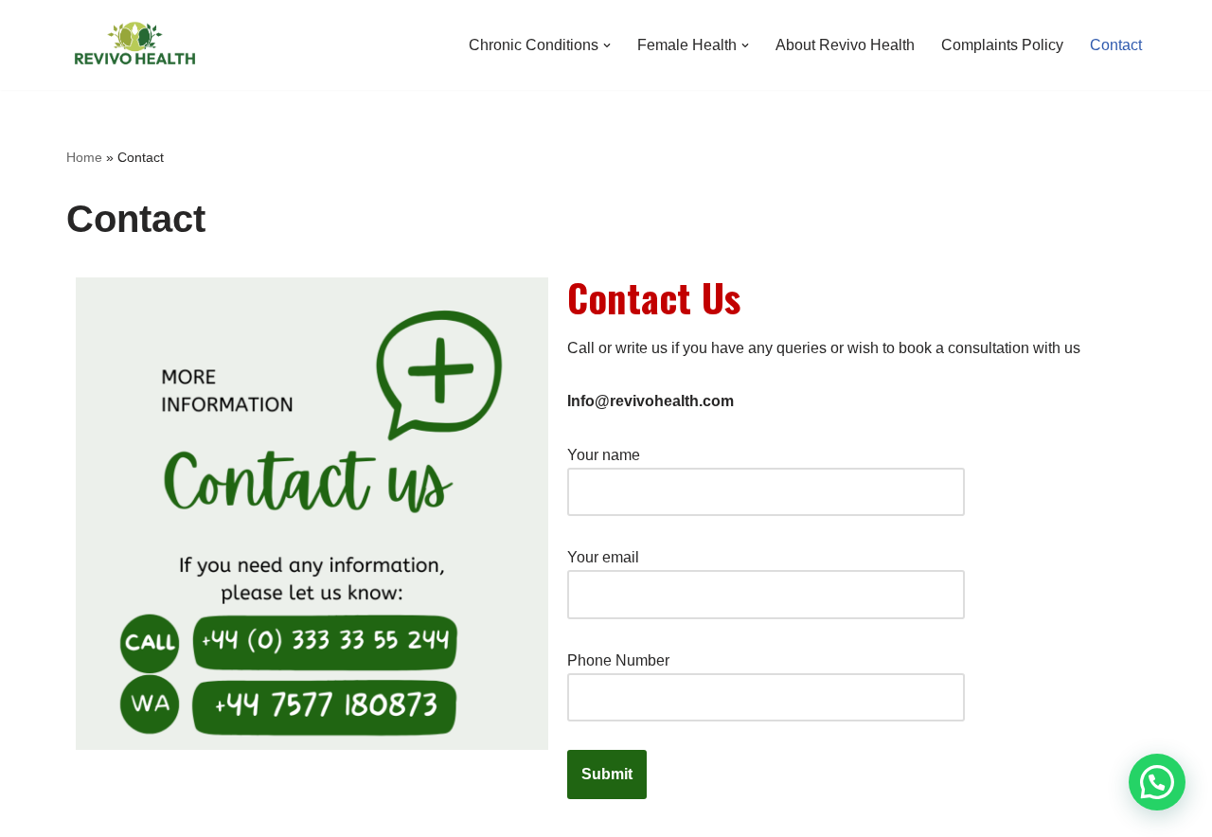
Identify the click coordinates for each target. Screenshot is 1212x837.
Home (84, 157)
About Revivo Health (845, 45)
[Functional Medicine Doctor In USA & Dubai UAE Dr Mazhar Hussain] (135, 45)
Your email (603, 557)
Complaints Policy (1002, 45)
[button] (607, 45)
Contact (1116, 45)
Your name (603, 455)
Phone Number (618, 660)
